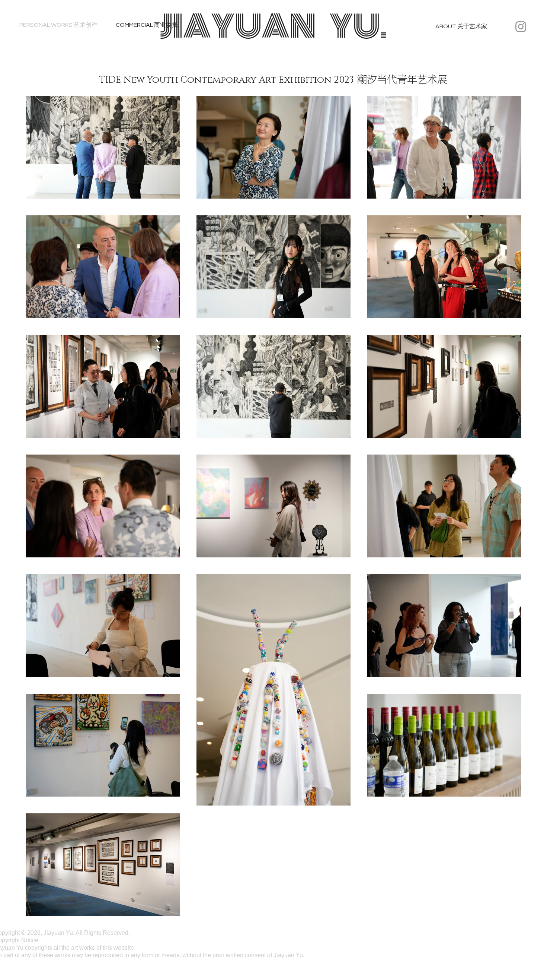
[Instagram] (521, 26)
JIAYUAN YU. (273, 26)
